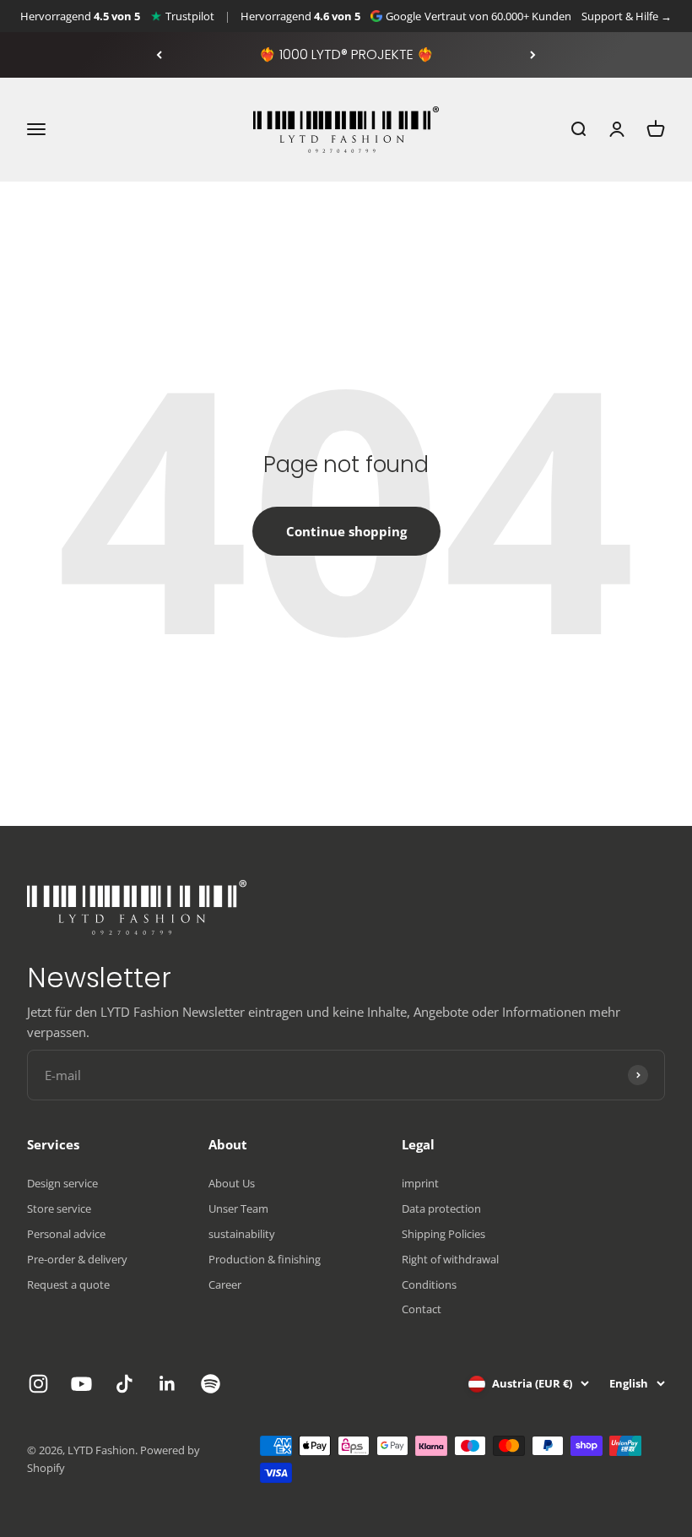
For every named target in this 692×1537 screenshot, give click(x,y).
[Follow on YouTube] (81, 1383)
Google (403, 16)
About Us (231, 1183)
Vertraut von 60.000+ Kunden (497, 16)
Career (224, 1284)
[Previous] (159, 55)
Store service (59, 1208)
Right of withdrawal (450, 1259)
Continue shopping (346, 531)
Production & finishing (264, 1259)
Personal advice (66, 1233)
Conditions (429, 1284)
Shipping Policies (443, 1233)
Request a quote (68, 1284)
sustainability (241, 1233)
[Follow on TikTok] (124, 1383)
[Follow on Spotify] (210, 1383)
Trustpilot (189, 16)
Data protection (441, 1208)
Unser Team (238, 1208)
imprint (420, 1183)
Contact (421, 1309)
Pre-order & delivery (77, 1259)
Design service (62, 1183)
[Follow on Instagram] (38, 1383)
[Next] (533, 55)
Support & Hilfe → (626, 16)
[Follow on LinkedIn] (167, 1383)
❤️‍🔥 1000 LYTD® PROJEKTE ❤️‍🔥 (346, 54)
